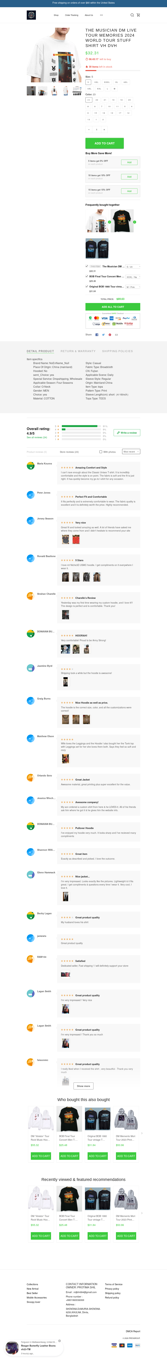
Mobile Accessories (37, 1297)
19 (113, 100)
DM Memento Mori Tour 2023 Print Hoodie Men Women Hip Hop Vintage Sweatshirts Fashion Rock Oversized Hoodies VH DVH (126, 1138)
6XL (126, 82)
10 (109, 106)
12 (128, 113)
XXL (99, 89)
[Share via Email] (116, 334)
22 (97, 100)
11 (117, 106)
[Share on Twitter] (103, 334)
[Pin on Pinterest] (110, 334)
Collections (32, 1284)
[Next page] (79, 55)
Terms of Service (113, 1284)
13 (89, 119)
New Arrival (32, 1288)
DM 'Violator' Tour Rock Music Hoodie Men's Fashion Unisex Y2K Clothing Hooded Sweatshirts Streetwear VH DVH (41, 1138)
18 (121, 100)
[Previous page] (29, 55)
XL (116, 82)
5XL (97, 82)
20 (129, 100)
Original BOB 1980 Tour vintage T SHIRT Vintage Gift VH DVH (107, 286)
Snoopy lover (33, 1302)
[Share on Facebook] (97, 334)
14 (112, 113)
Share (88, 334)
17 (120, 113)
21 (105, 100)
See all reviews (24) (37, 437)
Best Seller (32, 1293)
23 (94, 94)
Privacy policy (112, 1288)
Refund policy (112, 1297)
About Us (89, 15)
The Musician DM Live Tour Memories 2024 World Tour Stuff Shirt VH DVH (113, 266)
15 (95, 113)
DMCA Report (133, 1331)
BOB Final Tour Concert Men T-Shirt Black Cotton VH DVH (107, 276)
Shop (56, 15)
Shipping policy (113, 1293)
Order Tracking (71, 15)
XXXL (107, 82)
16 (104, 113)
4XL (90, 89)
